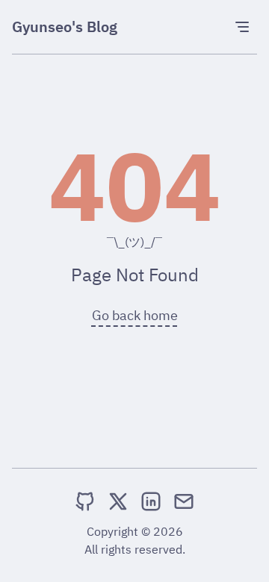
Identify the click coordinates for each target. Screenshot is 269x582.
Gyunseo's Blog (64, 26)
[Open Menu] (242, 27)
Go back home (135, 315)
